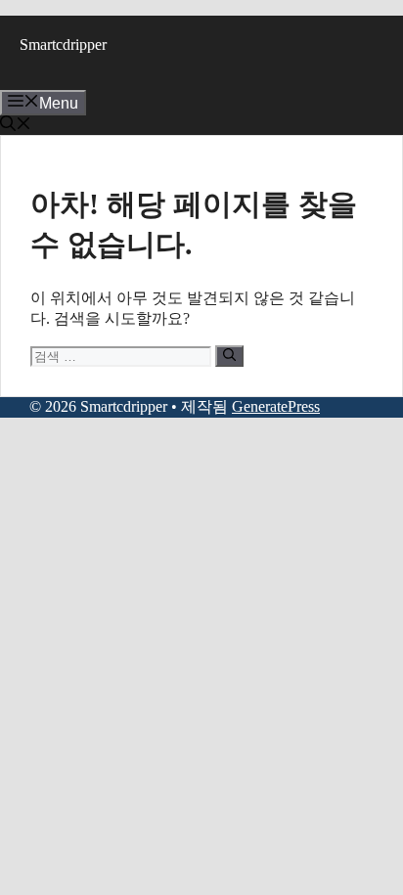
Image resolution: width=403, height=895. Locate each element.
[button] (15, 125)
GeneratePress (276, 406)
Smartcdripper (63, 44)
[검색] (229, 356)
